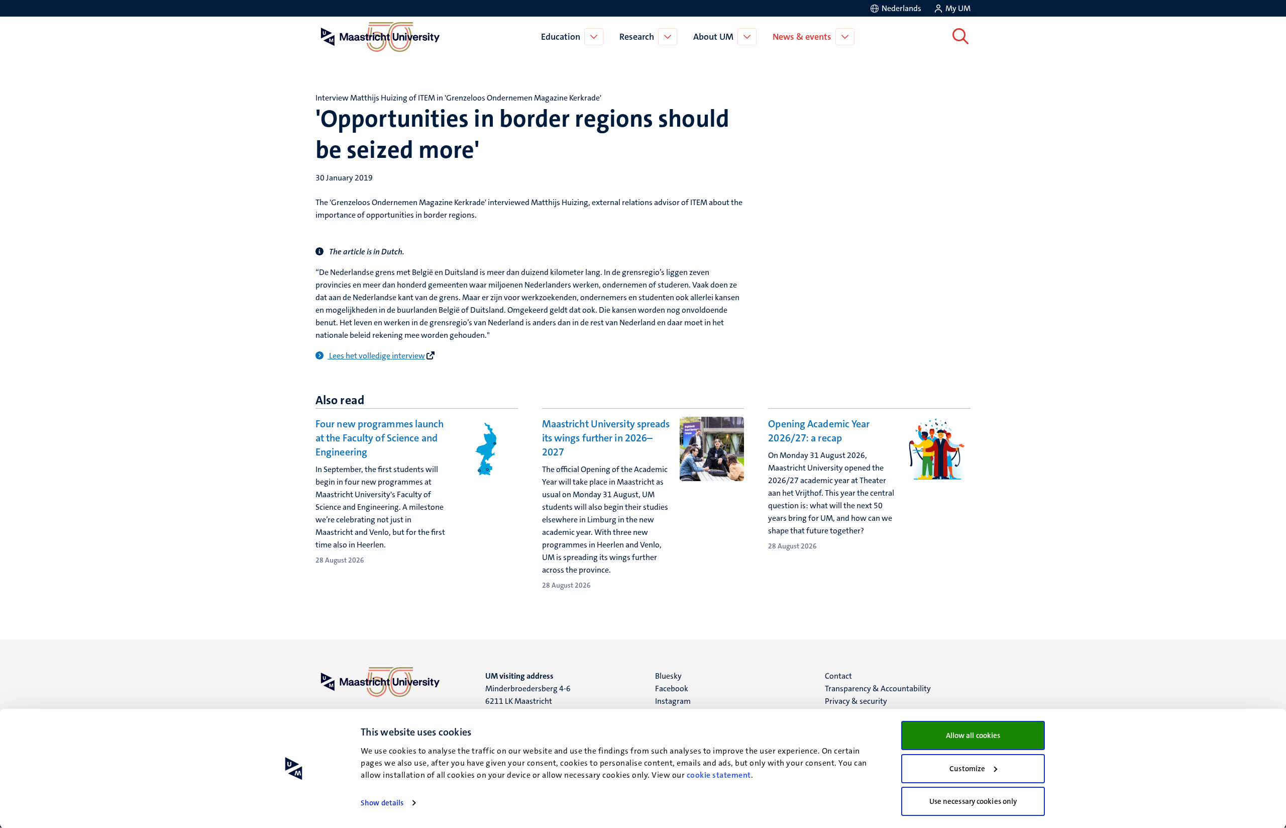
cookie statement (719, 775)
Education (560, 37)
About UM (713, 37)
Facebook (671, 688)
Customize (967, 769)
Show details (382, 803)
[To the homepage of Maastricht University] (380, 37)
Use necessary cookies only (973, 801)
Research (636, 37)
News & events (802, 37)
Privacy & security (856, 701)
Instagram (673, 701)
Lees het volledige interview (377, 355)
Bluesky (668, 676)
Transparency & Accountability (878, 688)
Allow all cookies (973, 735)
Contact (838, 676)
